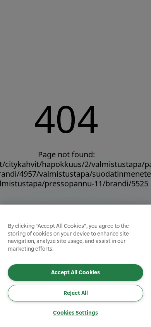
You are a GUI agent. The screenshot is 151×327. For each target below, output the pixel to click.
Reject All (75, 292)
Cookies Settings (75, 312)
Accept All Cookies (75, 272)
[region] (75, 266)
